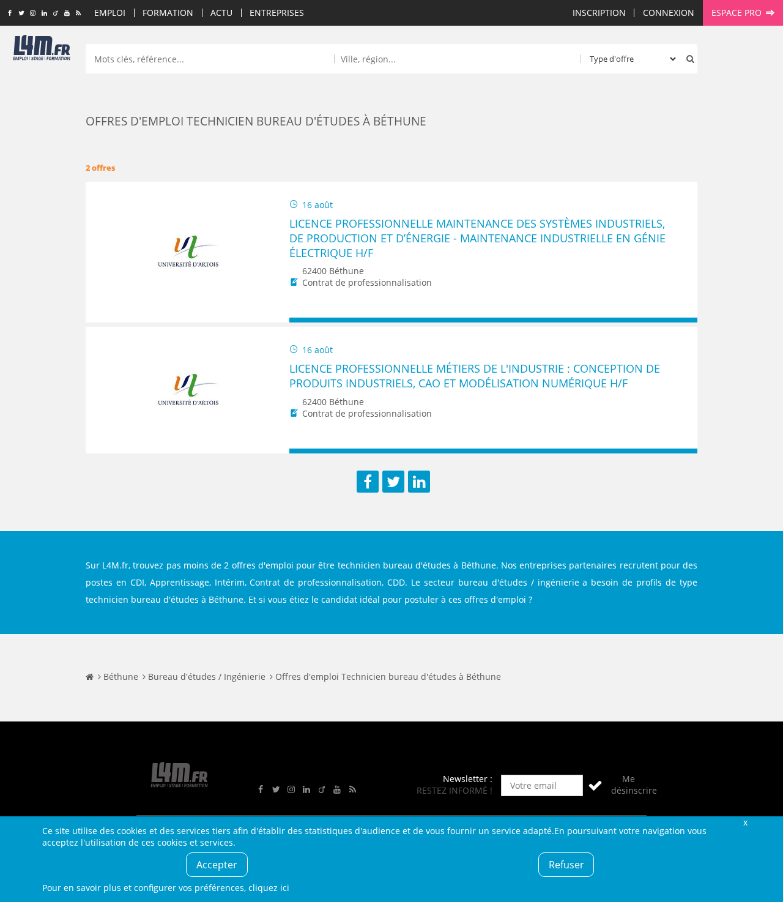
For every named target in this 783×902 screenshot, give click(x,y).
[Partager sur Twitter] (393, 482)
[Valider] (595, 785)
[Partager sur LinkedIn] (419, 482)
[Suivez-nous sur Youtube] (67, 13)
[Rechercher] (687, 59)
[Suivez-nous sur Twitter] (21, 13)
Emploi (109, 12)
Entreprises (277, 12)
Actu (221, 12)
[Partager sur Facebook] (368, 482)
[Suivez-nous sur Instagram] (33, 13)
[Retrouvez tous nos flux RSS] (79, 13)
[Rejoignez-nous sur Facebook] (9, 13)
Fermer (745, 822)
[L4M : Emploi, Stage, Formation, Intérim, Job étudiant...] (41, 50)
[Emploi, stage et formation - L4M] (90, 676)
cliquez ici (268, 887)
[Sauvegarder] (304, 320)
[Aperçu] (682, 320)
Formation (168, 12)
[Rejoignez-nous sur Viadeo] (55, 13)
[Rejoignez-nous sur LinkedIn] (44, 13)
